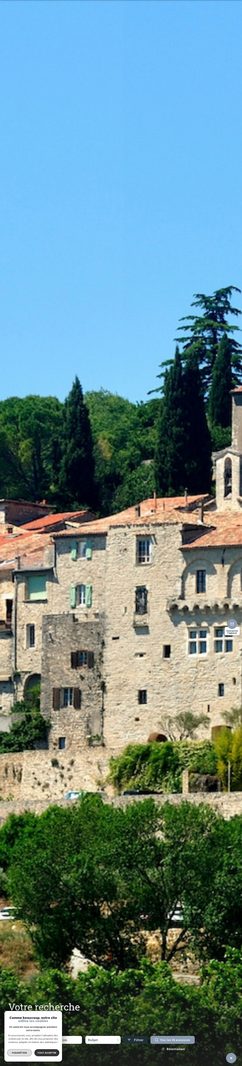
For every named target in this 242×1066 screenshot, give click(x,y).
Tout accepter (47, 1052)
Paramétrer (19, 1052)
